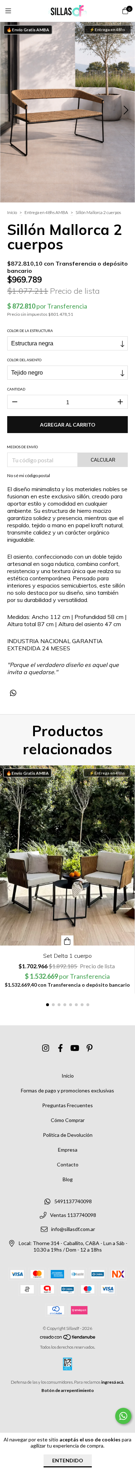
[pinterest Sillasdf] (89, 1048)
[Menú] (12, 10)
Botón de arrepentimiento (67, 1390)
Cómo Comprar (68, 1120)
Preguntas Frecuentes (67, 1105)
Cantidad (16, 389)
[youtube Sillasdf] (75, 1048)
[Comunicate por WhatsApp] (123, 1416)
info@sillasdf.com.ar (73, 1229)
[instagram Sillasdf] (46, 1048)
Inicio (12, 212)
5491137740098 (73, 1201)
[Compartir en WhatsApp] (13, 692)
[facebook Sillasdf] (60, 1048)
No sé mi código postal (28, 475)
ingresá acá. (112, 1382)
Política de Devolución (68, 1135)
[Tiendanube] (68, 1338)
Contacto (67, 1164)
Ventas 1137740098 (73, 1215)
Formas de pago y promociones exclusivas (67, 1090)
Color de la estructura (30, 330)
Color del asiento (24, 360)
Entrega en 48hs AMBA (46, 212)
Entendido (67, 1460)
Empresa (67, 1150)
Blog (68, 1179)
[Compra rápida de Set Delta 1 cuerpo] (67, 940)
